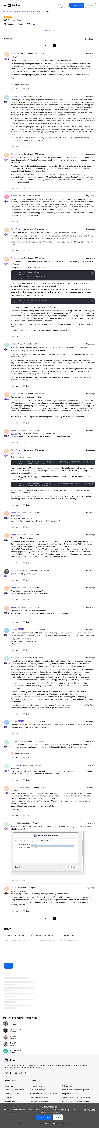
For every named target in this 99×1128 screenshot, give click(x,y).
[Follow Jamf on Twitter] (6, 1079)
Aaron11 (14, 53)
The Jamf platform (36, 1091)
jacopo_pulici (16, 430)
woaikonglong (15, 1035)
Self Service (67, 1091)
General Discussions (28, 12)
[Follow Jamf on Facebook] (25, 1079)
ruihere (13, 823)
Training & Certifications (14, 1095)
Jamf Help (9, 1091)
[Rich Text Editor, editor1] (49, 950)
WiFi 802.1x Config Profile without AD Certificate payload (27, 1003)
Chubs (12, 1028)
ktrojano (13, 1042)
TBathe (14, 196)
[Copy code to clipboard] (92, 272)
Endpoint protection (70, 1099)
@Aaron (14, 434)
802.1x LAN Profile (11, 982)
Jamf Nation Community (14, 1099)
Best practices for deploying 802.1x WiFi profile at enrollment (29, 989)
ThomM (13, 1048)
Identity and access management (75, 1095)
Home (4, 12)
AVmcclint (15, 570)
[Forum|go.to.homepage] (14, 5)
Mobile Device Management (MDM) (43, 1099)
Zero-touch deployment (38, 1095)
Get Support (13, 12)
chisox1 (14, 629)
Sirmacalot (15, 765)
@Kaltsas (14, 157)
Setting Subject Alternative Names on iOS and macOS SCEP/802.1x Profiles (34, 996)
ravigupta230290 (18, 787)
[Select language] (66, 5)
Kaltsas (14, 96)
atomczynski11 (16, 1055)
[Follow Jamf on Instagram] (20, 1079)
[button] (4, 6)
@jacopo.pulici (16, 453)
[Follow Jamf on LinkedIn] (11, 1079)
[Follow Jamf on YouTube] (16, 1079)
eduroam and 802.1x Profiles (16, 1010)
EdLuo (13, 888)
